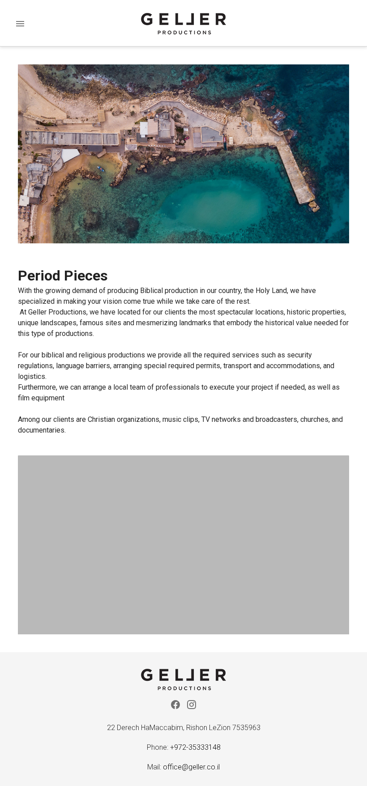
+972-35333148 (195, 747)
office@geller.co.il (191, 767)
